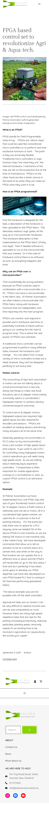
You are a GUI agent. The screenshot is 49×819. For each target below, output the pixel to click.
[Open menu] (39, 3)
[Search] (29, 730)
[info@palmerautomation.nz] (22, 788)
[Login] (35, 681)
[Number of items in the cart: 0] (41, 681)
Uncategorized (10, 659)
